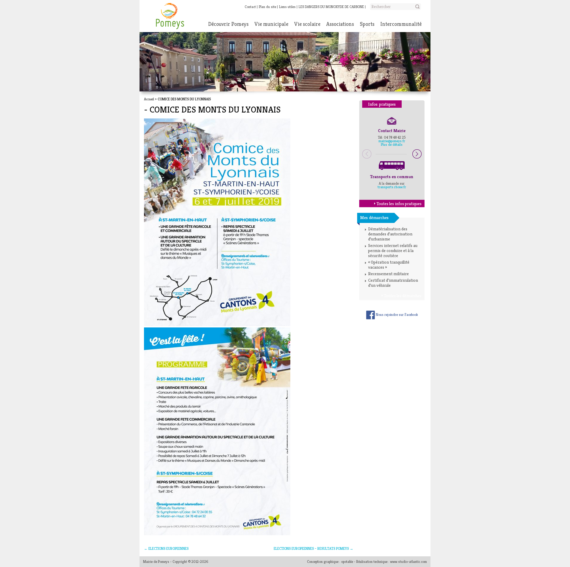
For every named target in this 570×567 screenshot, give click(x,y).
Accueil (149, 99)
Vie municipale (271, 23)
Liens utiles (287, 6)
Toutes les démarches (403, 295)
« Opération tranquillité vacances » (388, 264)
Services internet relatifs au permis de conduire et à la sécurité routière (392, 250)
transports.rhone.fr (392, 187)
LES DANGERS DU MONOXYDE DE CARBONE (331, 6)
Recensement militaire (388, 273)
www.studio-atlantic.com (408, 561)
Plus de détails (392, 144)
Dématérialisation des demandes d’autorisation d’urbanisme (390, 234)
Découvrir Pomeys (228, 23)
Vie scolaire (307, 23)
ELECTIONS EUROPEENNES (166, 548)
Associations (340, 23)
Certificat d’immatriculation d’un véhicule (393, 283)
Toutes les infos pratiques (399, 203)
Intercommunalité (401, 23)
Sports (367, 23)
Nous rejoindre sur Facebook (396, 314)
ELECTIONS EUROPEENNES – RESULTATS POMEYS (313, 548)
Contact (250, 6)
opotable (347, 561)
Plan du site (267, 6)
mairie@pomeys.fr (392, 141)
